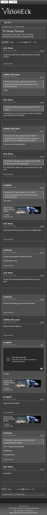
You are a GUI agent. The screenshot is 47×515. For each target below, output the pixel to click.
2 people (5, 64)
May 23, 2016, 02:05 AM (9, 435)
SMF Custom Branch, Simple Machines (23, 510)
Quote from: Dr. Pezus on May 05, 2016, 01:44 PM (21, 82)
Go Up (4, 489)
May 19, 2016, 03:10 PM (9, 345)
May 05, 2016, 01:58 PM (9, 102)
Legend (8, 185)
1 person (5, 174)
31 (31, 42)
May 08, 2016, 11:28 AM (9, 226)
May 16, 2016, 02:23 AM (9, 299)
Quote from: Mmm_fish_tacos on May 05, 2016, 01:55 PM (23, 107)
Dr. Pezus (9, 48)
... (19, 42)
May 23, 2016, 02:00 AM (9, 399)
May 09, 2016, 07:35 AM (9, 252)
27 (20, 42)
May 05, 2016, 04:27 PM (9, 187)
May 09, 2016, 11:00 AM (9, 275)
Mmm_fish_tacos (12, 74)
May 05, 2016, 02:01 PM (9, 156)
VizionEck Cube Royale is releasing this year (9, 209)
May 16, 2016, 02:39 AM (9, 322)
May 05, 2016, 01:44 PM (9, 50)
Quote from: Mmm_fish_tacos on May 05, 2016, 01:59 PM (23, 161)
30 (28, 42)
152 (35, 42)
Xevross (8, 250)
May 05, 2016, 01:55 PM (9, 77)
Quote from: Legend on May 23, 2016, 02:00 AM (20, 440)
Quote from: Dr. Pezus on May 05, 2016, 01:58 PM (21, 136)
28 (23, 42)
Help (20, 506)
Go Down (5, 42)
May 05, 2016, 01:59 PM (9, 131)
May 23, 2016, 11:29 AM (9, 469)
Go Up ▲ (25, 506)
